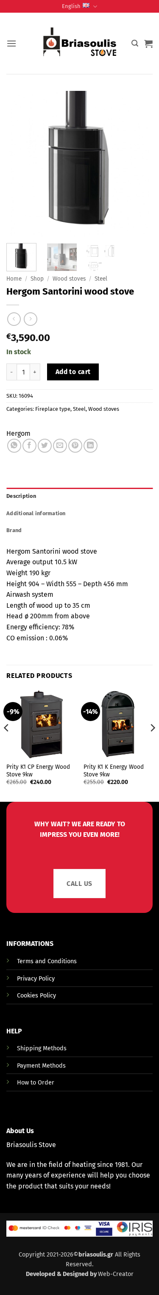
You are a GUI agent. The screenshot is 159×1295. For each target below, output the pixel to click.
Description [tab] (21, 496)
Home (14, 278)
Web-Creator (116, 1274)
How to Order (35, 1082)
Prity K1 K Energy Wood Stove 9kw (114, 770)
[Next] (152, 744)
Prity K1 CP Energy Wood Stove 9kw (38, 770)
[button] (11, 43)
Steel (101, 278)
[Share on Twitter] (45, 446)
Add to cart (73, 372)
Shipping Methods (42, 1048)
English (71, 6)
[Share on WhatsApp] (14, 446)
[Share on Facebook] (29, 446)
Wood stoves (69, 278)
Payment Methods (41, 1065)
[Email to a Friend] (60, 446)
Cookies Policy (36, 995)
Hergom (18, 433)
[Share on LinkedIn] (91, 446)
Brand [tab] (14, 530)
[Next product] (13, 318)
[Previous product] (30, 318)
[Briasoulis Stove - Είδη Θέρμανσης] (79, 43)
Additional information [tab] (36, 513)
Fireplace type (52, 409)
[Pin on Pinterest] (75, 446)
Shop (37, 278)
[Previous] (7, 744)
